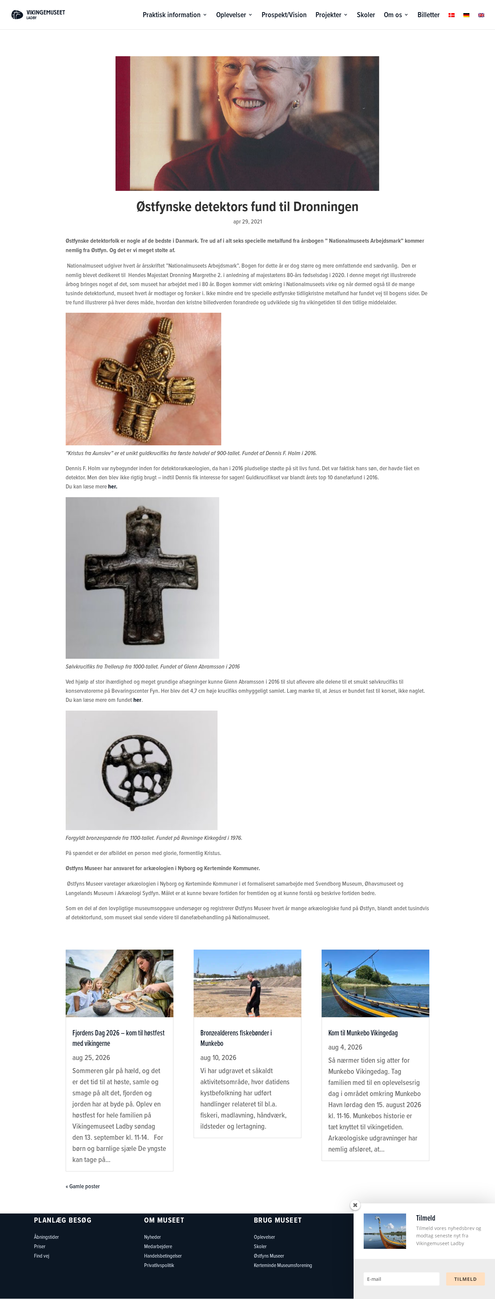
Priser (39, 1246)
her (137, 699)
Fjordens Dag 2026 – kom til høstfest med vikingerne (118, 1038)
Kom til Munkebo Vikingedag (363, 1032)
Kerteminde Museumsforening (283, 1265)
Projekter (328, 16)
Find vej (41, 1255)
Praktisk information (172, 16)
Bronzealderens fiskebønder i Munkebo (236, 1038)
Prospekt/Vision (284, 16)
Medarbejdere (158, 1246)
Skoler (366, 16)
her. (113, 486)
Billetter (429, 16)
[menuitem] (452, 20)
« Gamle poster (83, 1186)
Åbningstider (46, 1236)
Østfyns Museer (269, 1255)
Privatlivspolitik (159, 1265)
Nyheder (152, 1236)
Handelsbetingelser (163, 1255)
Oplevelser (231, 16)
